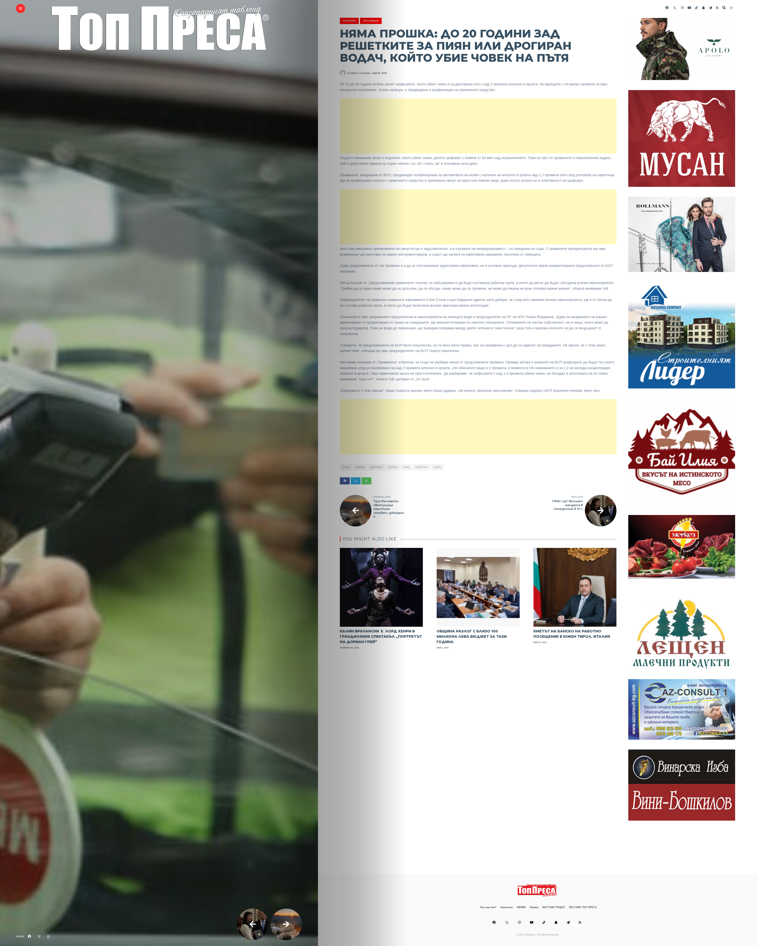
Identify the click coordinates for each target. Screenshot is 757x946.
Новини (534, 907)
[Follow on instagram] (682, 7)
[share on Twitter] (39, 936)
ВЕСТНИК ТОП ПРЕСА (583, 907)
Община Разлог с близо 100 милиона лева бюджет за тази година (472, 636)
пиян (406, 467)
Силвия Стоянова (358, 73)
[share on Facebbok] (29, 936)
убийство (421, 467)
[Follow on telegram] (710, 7)
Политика (349, 21)
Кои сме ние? (488, 907)
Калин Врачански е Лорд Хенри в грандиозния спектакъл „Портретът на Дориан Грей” (381, 636)
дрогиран (377, 467)
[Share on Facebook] (345, 480)
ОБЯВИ (521, 907)
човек (437, 467)
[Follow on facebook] (666, 7)
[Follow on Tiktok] (696, 7)
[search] (724, 8)
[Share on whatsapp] (366, 480)
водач (346, 467)
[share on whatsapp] (48, 936)
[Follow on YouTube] (689, 7)
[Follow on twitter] (674, 7)
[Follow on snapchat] (703, 7)
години (360, 467)
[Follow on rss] (717, 7)
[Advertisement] (478, 126)
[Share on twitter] (356, 480)
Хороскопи (506, 907)
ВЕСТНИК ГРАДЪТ (553, 907)
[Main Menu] (20, 8)
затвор (393, 467)
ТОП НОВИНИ (371, 21)
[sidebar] (731, 8)
